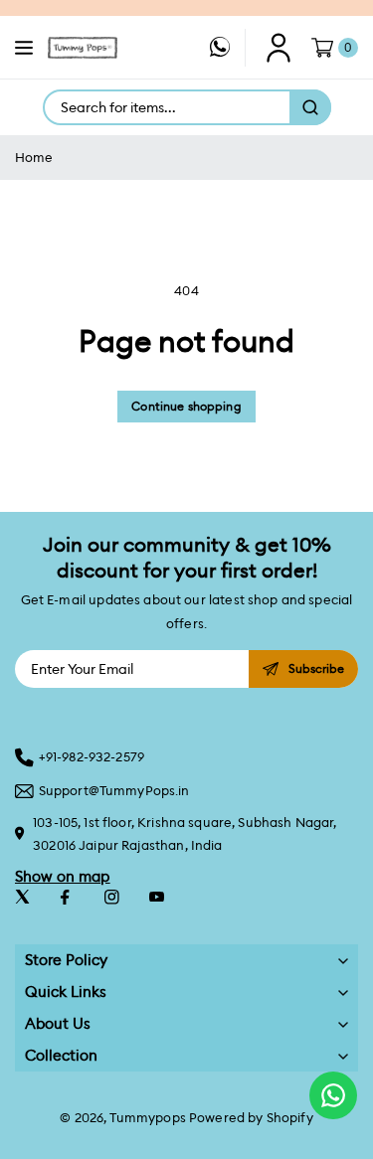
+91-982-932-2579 (91, 756)
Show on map (62, 876)
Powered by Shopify (251, 1117)
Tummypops (147, 1117)
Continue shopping (186, 406)
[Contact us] (333, 1095)
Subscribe (316, 668)
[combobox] (167, 107)
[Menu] (24, 48)
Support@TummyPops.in (114, 790)
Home (34, 157)
